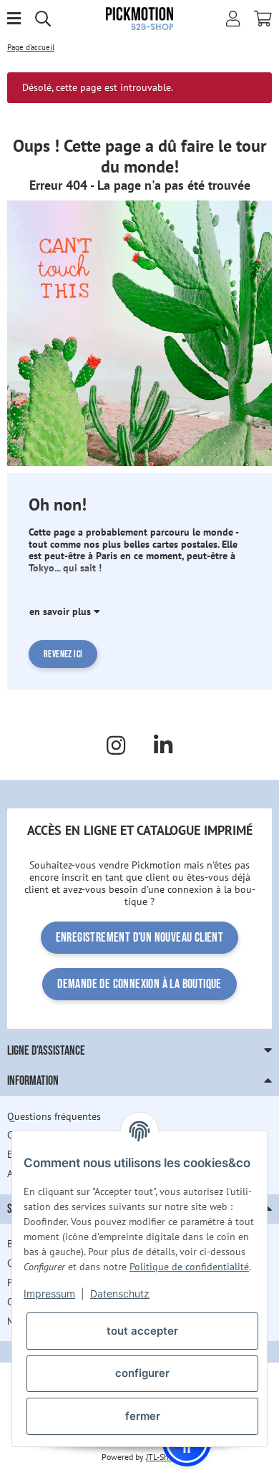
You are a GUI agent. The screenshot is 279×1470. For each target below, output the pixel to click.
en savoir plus (61, 611)
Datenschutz (120, 1293)
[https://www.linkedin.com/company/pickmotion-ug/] (163, 745)
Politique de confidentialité (189, 1266)
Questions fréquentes (54, 1116)
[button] (233, 18)
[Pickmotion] (140, 17)
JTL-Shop (161, 1456)
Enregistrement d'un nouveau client (140, 937)
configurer (142, 1373)
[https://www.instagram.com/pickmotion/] (116, 745)
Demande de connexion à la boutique (139, 984)
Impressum (49, 1293)
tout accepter (142, 1331)
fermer (142, 1416)
